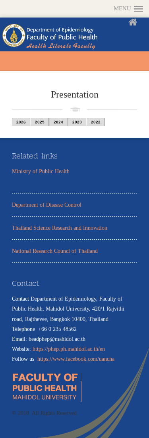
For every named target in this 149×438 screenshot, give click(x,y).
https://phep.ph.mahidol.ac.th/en (69, 349)
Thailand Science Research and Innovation (59, 228)
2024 (58, 122)
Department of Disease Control (46, 205)
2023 (77, 122)
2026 (21, 122)
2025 (40, 122)
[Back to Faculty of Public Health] (134, 24)
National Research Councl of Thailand (55, 251)
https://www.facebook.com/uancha (75, 359)
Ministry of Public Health (41, 171)
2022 (96, 122)
